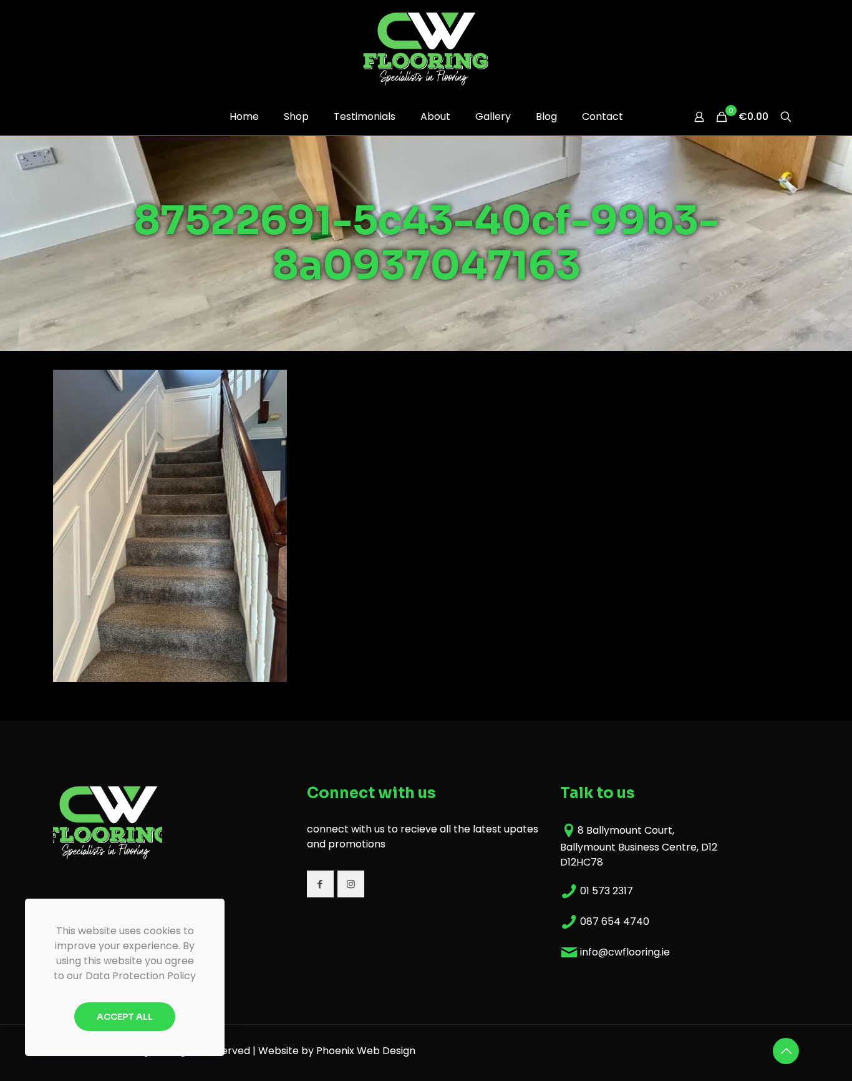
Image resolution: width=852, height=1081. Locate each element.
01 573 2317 (606, 891)
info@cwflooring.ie (625, 952)
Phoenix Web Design (365, 1051)
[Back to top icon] (786, 1051)
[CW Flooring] (426, 48)
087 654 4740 (614, 921)
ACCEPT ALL (125, 1016)
